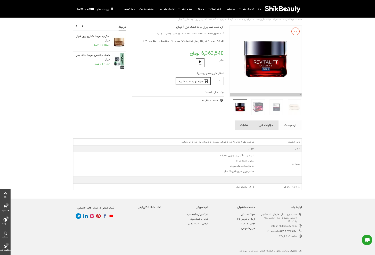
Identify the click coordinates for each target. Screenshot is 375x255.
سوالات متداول (248, 214)
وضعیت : (167, 33)
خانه (260, 9)
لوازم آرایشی (248, 9)
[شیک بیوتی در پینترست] (98, 216)
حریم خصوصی (248, 228)
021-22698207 (288, 231)
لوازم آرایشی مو (167, 9)
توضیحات (290, 125)
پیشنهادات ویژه (146, 9)
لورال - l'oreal (211, 92)
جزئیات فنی (265, 125)
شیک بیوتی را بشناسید (197, 214)
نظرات (244, 125)
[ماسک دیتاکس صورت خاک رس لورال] (119, 61)
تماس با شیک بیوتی (198, 219)
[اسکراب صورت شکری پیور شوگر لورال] (119, 42)
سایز (221, 60)
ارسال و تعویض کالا (246, 219)
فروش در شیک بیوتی (198, 224)
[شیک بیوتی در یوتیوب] (111, 216)
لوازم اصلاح (215, 9)
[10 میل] (200, 63)
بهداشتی (231, 9)
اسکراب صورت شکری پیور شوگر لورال (93, 38)
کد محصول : (218, 33)
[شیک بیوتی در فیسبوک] (105, 216)
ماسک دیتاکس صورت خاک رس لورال (93, 57)
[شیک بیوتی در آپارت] (92, 216)
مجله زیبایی (129, 9)
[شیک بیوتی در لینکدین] (85, 216)
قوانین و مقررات (247, 224)
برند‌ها (201, 9)
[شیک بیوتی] (283, 9)
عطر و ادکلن (186, 9)
